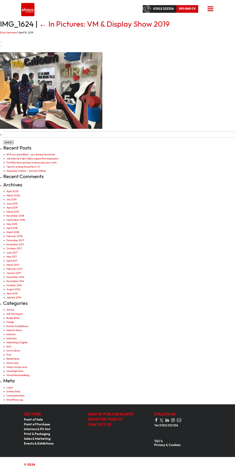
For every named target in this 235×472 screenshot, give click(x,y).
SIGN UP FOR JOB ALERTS (110, 414)
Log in (9, 387)
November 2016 (15, 281)
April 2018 (12, 228)
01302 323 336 (168, 425)
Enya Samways (8, 32)
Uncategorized (14, 371)
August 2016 (13, 289)
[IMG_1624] (51, 90)
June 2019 (12, 203)
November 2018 (15, 215)
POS (9, 354)
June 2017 (12, 252)
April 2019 (12, 207)
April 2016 (12, 293)
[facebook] (156, 420)
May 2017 (11, 256)
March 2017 (12, 264)
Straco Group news (16, 367)
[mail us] (179, 420)
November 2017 (15, 244)
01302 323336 (163, 9)
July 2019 (11, 199)
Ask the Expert (14, 313)
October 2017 (14, 248)
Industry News (14, 330)
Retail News (13, 358)
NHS (8, 346)
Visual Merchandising (17, 375)
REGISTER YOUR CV (105, 419)
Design (10, 322)
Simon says (12, 362)
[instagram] (173, 420)
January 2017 (13, 273)
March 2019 (12, 211)
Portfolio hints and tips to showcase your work (31, 162)
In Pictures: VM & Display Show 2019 (104, 24)
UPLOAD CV (187, 8)
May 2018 (11, 224)
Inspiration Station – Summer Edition (26, 170)
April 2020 (12, 191)
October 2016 (14, 285)
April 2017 (12, 260)
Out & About (13, 350)
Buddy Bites (13, 318)
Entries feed (13, 391)
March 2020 (13, 195)
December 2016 (15, 277)
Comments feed (15, 395)
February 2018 (14, 236)
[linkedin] (167, 420)
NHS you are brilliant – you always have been (30, 154)
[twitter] (161, 420)
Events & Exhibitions (17, 326)
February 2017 (14, 268)
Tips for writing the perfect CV (23, 166)
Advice (10, 309)
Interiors (11, 334)
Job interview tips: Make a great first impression (32, 158)
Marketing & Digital (16, 342)
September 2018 (15, 219)
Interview (11, 338)
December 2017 (15, 240)
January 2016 (13, 297)
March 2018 (12, 232)
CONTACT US (99, 424)
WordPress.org (14, 399)
